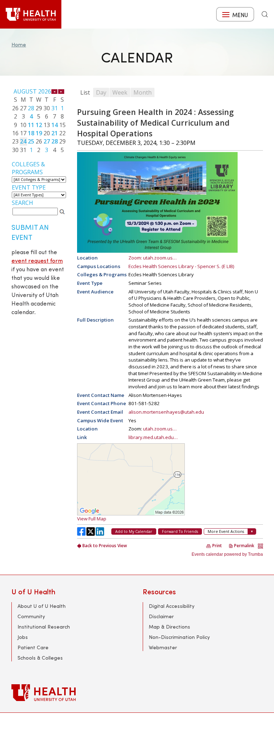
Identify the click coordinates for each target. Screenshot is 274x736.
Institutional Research (43, 626)
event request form (37, 260)
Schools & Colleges (40, 657)
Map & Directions (169, 626)
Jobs (22, 637)
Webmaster (163, 647)
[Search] (264, 14)
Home (18, 44)
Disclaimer (161, 616)
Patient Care (33, 647)
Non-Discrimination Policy (179, 637)
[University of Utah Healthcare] (137, 692)
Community (31, 616)
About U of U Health (41, 606)
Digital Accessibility (171, 606)
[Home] (30, 14)
